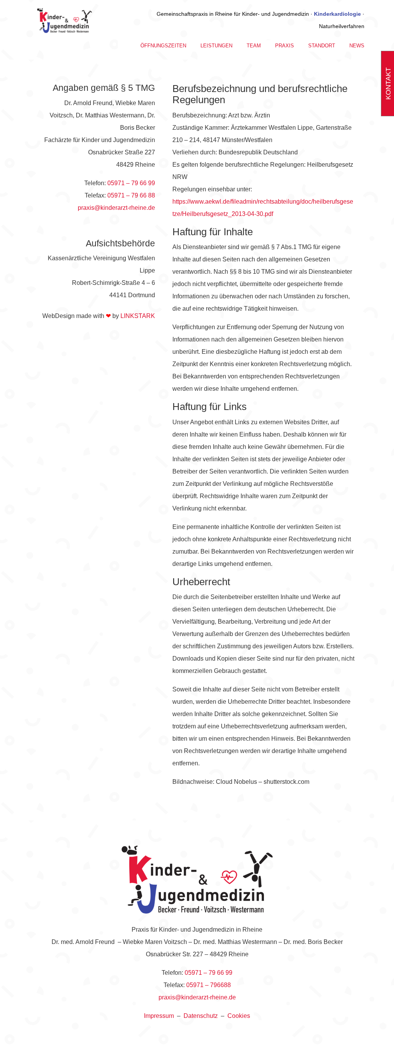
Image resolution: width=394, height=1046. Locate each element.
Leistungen (216, 46)
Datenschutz (201, 1016)
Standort (321, 46)
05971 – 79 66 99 (131, 183)
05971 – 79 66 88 (131, 195)
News (356, 46)
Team (254, 46)
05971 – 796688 (208, 985)
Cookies (238, 1016)
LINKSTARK (137, 316)
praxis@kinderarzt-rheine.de (116, 207)
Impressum (159, 1016)
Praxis (284, 46)
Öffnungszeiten (163, 46)
